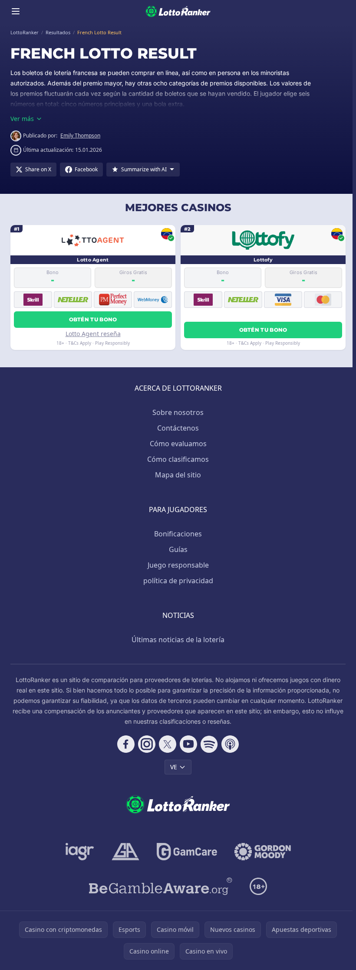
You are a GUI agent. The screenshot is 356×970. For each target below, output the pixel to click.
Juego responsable (178, 565)
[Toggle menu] (15, 11)
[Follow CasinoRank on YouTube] (188, 744)
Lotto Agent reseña (93, 334)
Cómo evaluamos (178, 443)
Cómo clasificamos (178, 459)
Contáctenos (178, 428)
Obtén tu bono (93, 319)
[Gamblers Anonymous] (125, 851)
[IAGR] (80, 851)
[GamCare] (187, 851)
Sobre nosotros (178, 412)
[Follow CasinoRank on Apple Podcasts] (230, 744)
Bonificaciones (178, 534)
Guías (178, 549)
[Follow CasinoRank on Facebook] (126, 744)
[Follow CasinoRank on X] (167, 744)
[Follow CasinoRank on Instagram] (146, 744)
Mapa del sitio (178, 475)
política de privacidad (178, 580)
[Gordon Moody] (262, 851)
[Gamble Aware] (160, 886)
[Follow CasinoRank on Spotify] (209, 744)
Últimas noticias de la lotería (178, 639)
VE (173, 767)
